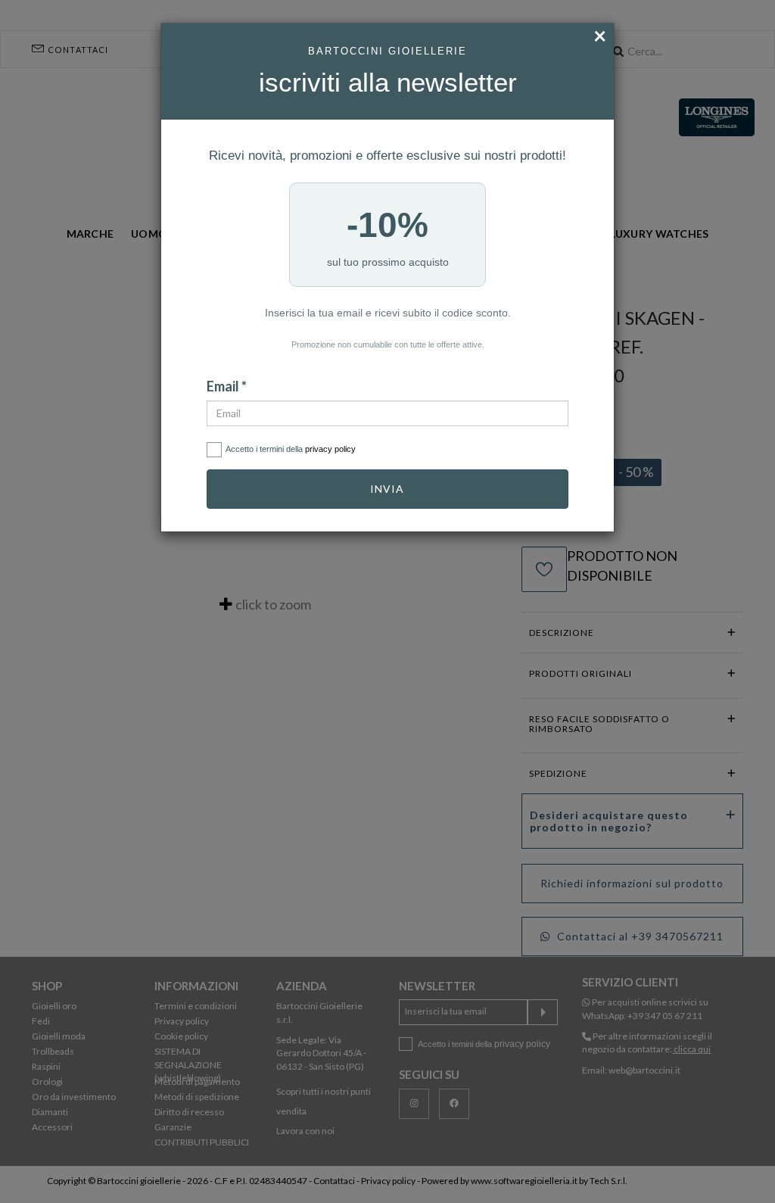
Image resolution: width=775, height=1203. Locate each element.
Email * (227, 386)
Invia (387, 488)
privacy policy (330, 448)
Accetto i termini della (291, 448)
